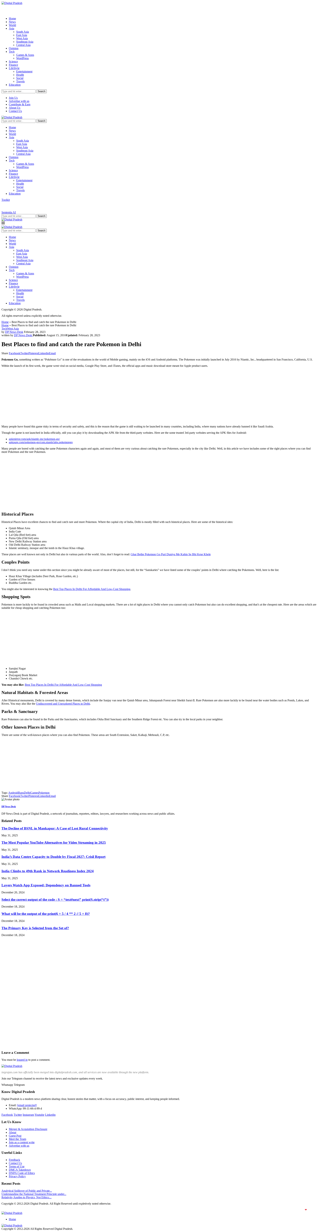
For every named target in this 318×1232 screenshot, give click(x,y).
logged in (22, 1059)
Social (19, 78)
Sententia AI (8, 212)
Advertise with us (19, 101)
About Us (14, 107)
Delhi (27, 792)
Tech (12, 51)
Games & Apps (25, 54)
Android (13, 792)
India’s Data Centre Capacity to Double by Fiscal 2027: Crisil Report (53, 857)
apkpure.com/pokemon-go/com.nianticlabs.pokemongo (41, 442)
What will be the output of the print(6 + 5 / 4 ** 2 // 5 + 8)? (45, 914)
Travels (20, 81)
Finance (13, 64)
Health (20, 74)
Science (13, 61)
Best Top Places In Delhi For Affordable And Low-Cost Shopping (91, 589)
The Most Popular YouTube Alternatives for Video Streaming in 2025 (53, 842)
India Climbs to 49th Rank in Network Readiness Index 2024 (47, 871)
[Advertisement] (111, 396)
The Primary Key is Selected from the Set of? (35, 928)
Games (34, 792)
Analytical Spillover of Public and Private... (26, 1190)
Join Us (13, 97)
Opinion (13, 48)
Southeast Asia (24, 41)
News (12, 21)
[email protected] (27, 1105)
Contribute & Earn (19, 104)
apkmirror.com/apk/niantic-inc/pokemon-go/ (34, 439)
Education (15, 84)
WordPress (22, 58)
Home (12, 18)
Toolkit (5, 199)
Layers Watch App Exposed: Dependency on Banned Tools (45, 885)
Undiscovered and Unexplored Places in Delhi (63, 703)
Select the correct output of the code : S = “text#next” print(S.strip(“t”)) (55, 899)
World (12, 25)
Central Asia (23, 45)
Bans (21, 792)
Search (41, 91)
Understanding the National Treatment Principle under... (33, 1194)
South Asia (22, 31)
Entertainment (24, 71)
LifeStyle (14, 68)
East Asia (21, 35)
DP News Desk (14, 331)
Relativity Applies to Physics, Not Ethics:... (26, 1197)
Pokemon (44, 792)
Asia (11, 28)
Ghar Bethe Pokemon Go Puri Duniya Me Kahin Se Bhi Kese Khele (171, 554)
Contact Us (15, 111)
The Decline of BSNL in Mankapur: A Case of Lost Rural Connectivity (54, 828)
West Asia (22, 38)
